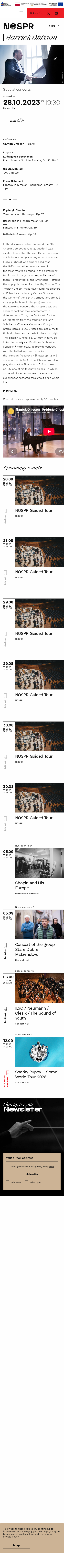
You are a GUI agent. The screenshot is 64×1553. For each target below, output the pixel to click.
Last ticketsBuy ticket (6, 1081)
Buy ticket (5, 954)
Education (16, 1182)
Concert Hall (9, 108)
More (51, 1166)
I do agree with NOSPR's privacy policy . (32, 1166)
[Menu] (21, 13)
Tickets (34, 13)
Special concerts (17, 89)
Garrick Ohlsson (13, 144)
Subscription (36, 1182)
